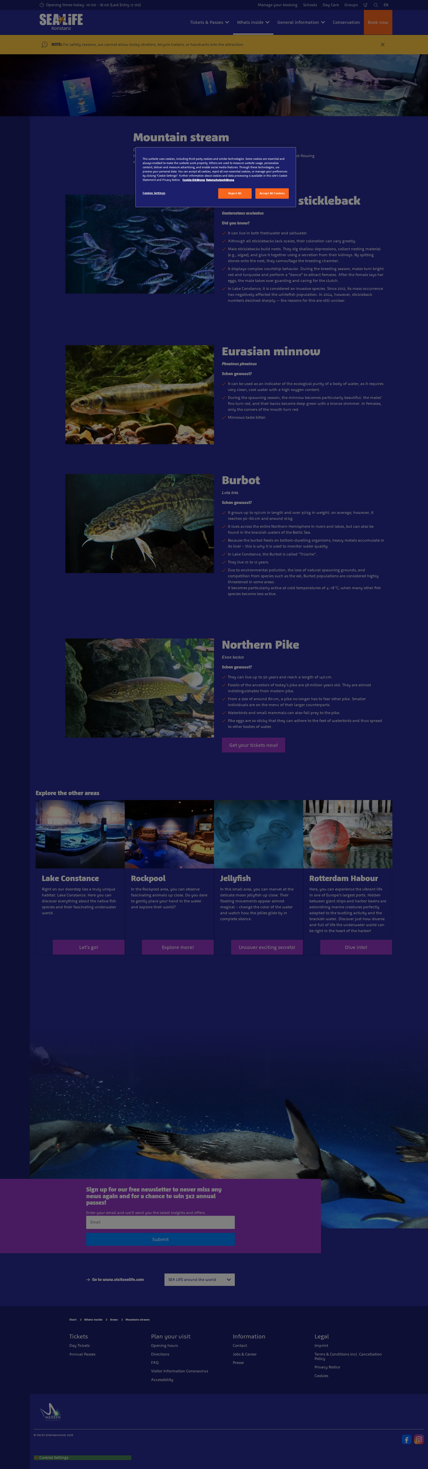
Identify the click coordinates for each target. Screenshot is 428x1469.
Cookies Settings (154, 193)
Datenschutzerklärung (220, 180)
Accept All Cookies (272, 193)
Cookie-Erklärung (194, 180)
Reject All (234, 193)
